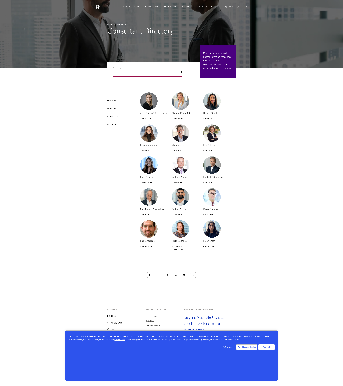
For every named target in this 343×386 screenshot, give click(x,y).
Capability (112, 117)
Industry (111, 109)
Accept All (266, 347)
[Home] (102, 7)
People (111, 315)
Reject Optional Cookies (247, 347)
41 (184, 275)
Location (111, 125)
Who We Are (115, 322)
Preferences (227, 347)
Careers (112, 329)
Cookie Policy (120, 340)
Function (111, 100)
